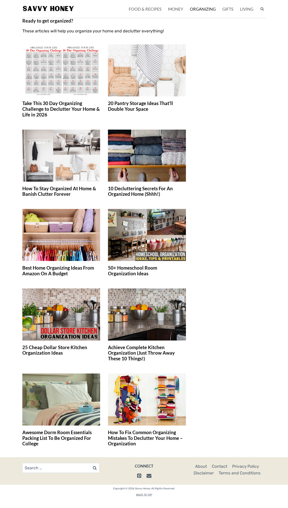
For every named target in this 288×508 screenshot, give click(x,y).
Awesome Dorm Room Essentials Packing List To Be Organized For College (57, 438)
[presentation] (61, 70)
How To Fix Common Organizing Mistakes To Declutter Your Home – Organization (145, 438)
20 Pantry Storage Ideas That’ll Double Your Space (140, 106)
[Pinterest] (139, 476)
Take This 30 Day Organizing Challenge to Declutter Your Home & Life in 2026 (61, 108)
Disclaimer (204, 472)
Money (175, 8)
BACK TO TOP (144, 494)
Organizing (203, 8)
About (201, 466)
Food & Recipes (145, 8)
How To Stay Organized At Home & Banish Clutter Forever (59, 191)
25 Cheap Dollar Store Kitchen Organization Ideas (54, 350)
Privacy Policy (245, 466)
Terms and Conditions (240, 472)
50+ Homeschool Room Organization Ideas (132, 270)
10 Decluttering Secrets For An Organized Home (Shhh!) (140, 191)
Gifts (227, 8)
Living (246, 8)
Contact (219, 466)
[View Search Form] (262, 9)
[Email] (149, 476)
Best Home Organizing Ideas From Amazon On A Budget (58, 270)
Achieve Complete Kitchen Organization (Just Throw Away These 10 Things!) (141, 353)
